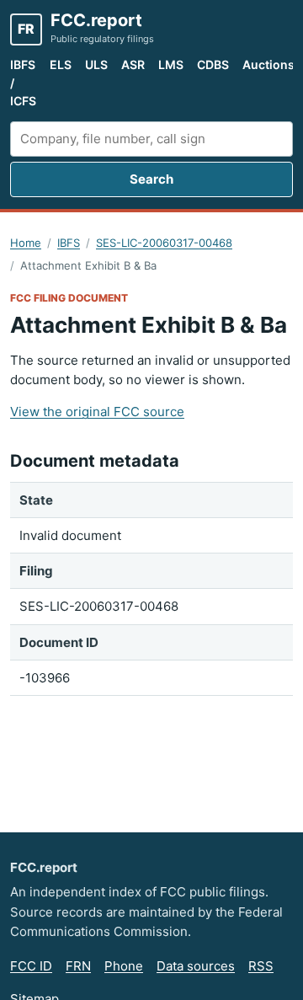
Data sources (196, 966)
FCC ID (31, 966)
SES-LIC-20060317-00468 (164, 242)
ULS (96, 64)
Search (151, 179)
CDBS (213, 64)
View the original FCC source (97, 412)
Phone (123, 966)
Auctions (268, 64)
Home (25, 242)
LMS (170, 64)
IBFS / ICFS (23, 82)
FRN (78, 966)
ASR (133, 64)
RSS (261, 966)
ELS (61, 64)
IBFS (68, 242)
